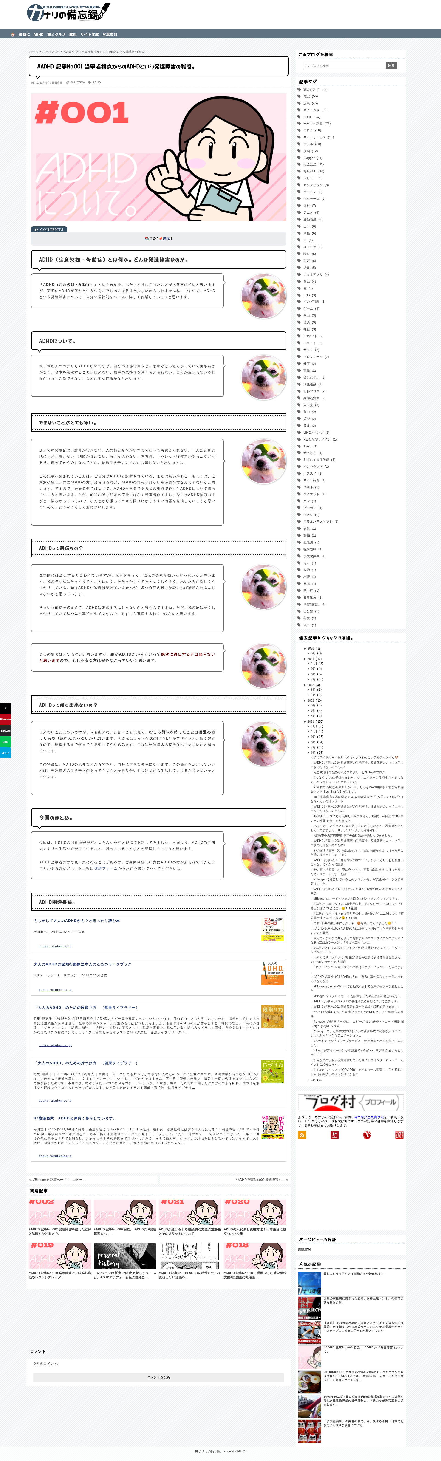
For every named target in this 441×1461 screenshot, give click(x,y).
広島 (309, 103)
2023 (311, 685)
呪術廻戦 (311, 549)
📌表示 (164, 238)
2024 (311, 659)
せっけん (311, 453)
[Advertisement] (158, 1316)
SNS (308, 295)
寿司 (308, 563)
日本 (308, 583)
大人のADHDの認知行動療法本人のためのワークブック (83, 964)
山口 (308, 226)
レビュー (311, 178)
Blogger (311, 158)
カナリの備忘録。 (220, 12)
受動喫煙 (311, 219)
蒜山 (308, 412)
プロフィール (315, 357)
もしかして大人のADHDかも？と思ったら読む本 (77, 921)
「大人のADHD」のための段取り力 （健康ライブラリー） (87, 1007)
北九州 (310, 542)
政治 (308, 570)
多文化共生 (313, 556)
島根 (308, 233)
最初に (24, 34)
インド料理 (313, 301)
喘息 (308, 254)
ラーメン (311, 192)
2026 (311, 648)
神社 (308, 329)
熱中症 (310, 590)
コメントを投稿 (158, 1377)
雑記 (73, 34)
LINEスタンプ (315, 432)
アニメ (310, 212)
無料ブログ (313, 391)
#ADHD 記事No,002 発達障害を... (260, 1179)
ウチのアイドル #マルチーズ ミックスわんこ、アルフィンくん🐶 (354, 757)
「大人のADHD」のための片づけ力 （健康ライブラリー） (87, 1063)
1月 (314, 695)
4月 (314, 716)
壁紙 (308, 281)
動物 (308, 535)
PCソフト (312, 336)
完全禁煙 (312, 164)
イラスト (311, 343)
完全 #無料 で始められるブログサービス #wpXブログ (349, 772)
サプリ (310, 350)
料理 (308, 577)
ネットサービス (317, 137)
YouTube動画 (316, 123)
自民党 (310, 405)
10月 (314, 663)
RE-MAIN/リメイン (319, 439)
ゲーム (310, 308)
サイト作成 (89, 34)
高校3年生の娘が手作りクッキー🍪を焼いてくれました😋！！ (355, 923)
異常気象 (311, 597)
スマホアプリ (315, 274)
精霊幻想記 (313, 604)
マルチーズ (313, 199)
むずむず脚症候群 (318, 459)
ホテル (311, 144)
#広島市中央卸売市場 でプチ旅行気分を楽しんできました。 (353, 835)
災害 (308, 261)
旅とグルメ (56, 34)
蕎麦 (308, 618)
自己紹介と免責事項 (369, 1117)
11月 (314, 726)
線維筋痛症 (313, 398)
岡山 (308, 315)
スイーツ (311, 247)
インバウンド (315, 466)
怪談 (308, 322)
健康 (308, 363)
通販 (308, 267)
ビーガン (311, 508)
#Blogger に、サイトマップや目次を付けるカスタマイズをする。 (357, 898)
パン (308, 501)
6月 (314, 653)
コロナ (311, 130)
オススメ (311, 473)
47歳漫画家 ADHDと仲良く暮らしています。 (75, 1118)
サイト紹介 (313, 480)
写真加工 (312, 171)
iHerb (309, 446)
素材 (308, 205)
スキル (310, 487)
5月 (314, 710)
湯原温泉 (311, 384)
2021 (311, 721)
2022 (311, 700)
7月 (314, 679)
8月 (314, 674)
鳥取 (308, 425)
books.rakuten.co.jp (55, 946)
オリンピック (315, 185)
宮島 (308, 370)
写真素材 (109, 34)
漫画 (309, 151)
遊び (308, 419)
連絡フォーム (106, 868)
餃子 (308, 625)
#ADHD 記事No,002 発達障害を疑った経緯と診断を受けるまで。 (356, 1006)
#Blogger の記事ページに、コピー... (59, 1179)
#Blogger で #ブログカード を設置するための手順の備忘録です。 (357, 996)
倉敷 (308, 528)
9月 (314, 668)
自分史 (310, 611)
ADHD (39, 34)
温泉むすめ (313, 377)
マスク (310, 515)
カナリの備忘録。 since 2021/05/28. (223, 1451)
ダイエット (313, 494)
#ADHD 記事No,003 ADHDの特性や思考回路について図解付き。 (356, 1001)
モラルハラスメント (319, 521)
